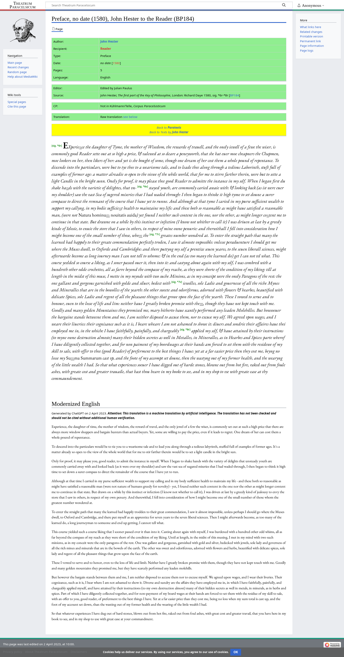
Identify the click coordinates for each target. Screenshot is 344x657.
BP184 (234, 95)
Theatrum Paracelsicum (22, 5)
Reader (105, 49)
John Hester (109, 41)
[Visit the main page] (22, 29)
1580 (116, 63)
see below (130, 117)
